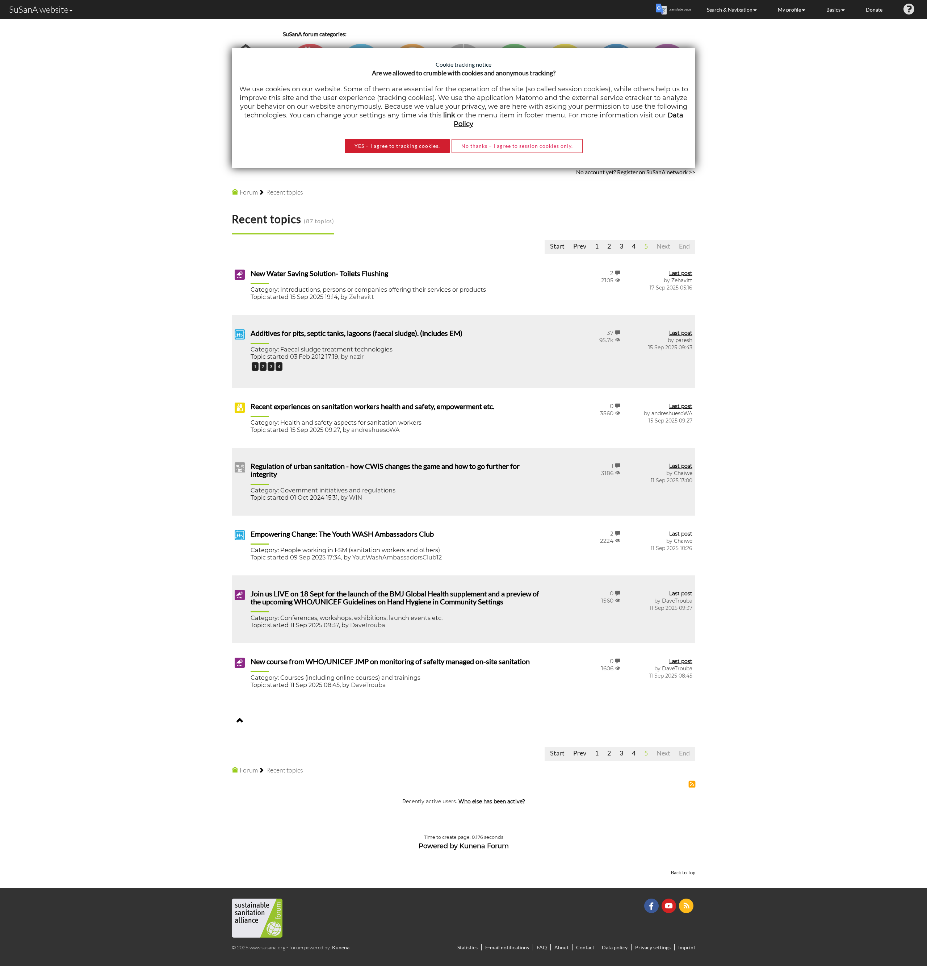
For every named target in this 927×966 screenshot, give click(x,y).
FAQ (542, 947)
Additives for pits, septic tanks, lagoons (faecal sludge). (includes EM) (356, 333)
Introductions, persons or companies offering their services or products (383, 289)
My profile (789, 10)
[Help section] (908, 9)
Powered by (438, 846)
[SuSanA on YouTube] (670, 905)
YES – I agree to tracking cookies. (397, 146)
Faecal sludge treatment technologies (336, 349)
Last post (680, 273)
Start (557, 246)
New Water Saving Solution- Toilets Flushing (319, 273)
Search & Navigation (729, 10)
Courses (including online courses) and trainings (350, 677)
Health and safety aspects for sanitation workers (350, 422)
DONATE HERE (898, 924)
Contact (585, 947)
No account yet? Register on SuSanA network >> (635, 171)
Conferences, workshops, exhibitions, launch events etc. (361, 617)
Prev (579, 246)
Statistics (467, 947)
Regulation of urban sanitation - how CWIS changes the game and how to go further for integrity (385, 470)
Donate (874, 10)
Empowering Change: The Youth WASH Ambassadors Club (342, 533)
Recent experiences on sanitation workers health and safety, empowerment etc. (372, 406)
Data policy (615, 947)
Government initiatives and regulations (337, 490)
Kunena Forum (484, 846)
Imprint (686, 947)
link (449, 115)
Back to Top (683, 872)
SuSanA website (38, 9)
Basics (833, 10)
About (561, 947)
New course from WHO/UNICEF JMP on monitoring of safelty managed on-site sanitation (390, 661)
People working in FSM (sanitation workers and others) (360, 550)
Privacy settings (653, 947)
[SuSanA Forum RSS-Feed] (687, 905)
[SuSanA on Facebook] (652, 905)
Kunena (340, 947)
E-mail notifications (507, 947)
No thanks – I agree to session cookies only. (517, 146)
